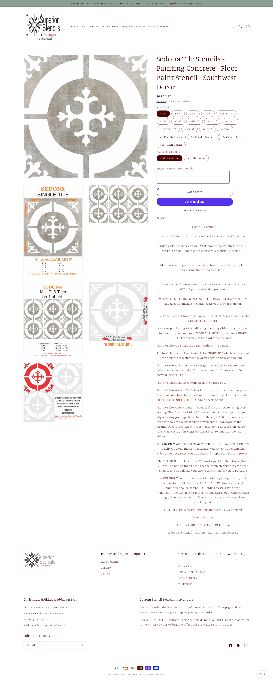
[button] (86, 26)
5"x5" (178, 113)
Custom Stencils (187, 566)
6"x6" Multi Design (233, 136)
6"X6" (193, 113)
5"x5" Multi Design (202, 136)
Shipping (161, 101)
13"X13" (189, 129)
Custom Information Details (175, 168)
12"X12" (230, 121)
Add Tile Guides (169, 158)
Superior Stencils (120, 674)
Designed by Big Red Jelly (156, 674)
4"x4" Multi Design (171, 136)
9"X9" (178, 121)
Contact (105, 573)
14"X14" (207, 129)
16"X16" (225, 129)
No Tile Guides (196, 158)
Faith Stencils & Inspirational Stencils (45, 625)
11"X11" (212, 121)
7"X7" (208, 113)
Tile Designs (185, 583)
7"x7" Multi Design (171, 144)
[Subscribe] (82, 645)
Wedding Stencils (33, 619)
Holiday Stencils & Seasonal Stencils (44, 613)
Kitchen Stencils (187, 577)
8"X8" (163, 121)
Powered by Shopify (136, 674)
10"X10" (194, 121)
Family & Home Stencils (191, 571)
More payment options (195, 210)
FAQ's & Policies (109, 561)
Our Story (106, 567)
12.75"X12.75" (168, 129)
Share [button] (164, 217)
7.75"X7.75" (226, 113)
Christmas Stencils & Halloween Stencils (46, 607)
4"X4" (163, 113)
